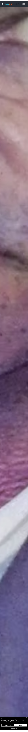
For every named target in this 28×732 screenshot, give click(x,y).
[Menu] (24, 4)
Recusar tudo (8, 725)
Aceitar (20, 725)
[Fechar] (26, 718)
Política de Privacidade (14, 722)
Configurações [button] (14, 728)
